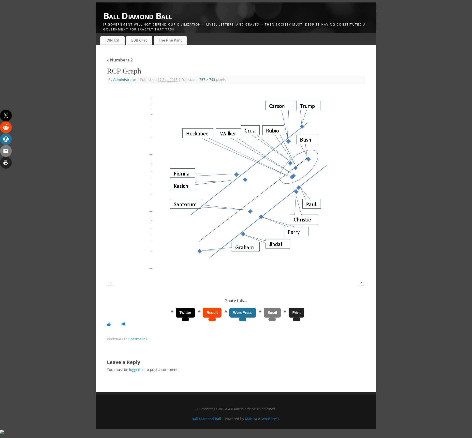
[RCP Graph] (236, 182)
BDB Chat (139, 40)
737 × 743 (207, 79)
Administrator (124, 79)
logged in (137, 369)
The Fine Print (170, 40)
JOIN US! (112, 40)
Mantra (251, 419)
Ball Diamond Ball (137, 16)
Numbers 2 (120, 60)
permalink (139, 339)
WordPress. (271, 419)
